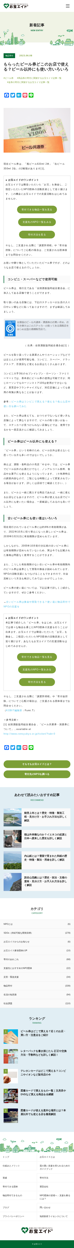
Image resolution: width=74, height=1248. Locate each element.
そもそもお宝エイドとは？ (37, 764)
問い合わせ (45, 1207)
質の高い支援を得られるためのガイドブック (55, 1167)
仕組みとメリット (11, 1166)
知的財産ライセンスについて (54, 1216)
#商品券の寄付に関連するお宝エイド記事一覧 (39, 78)
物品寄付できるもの (12, 1195)
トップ (6, 1157)
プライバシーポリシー (13, 1216)
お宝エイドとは (47, 1157)
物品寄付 (9, 56)
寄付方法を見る (37, 234)
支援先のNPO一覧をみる (37, 222)
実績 (5, 1178)
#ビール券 (8, 78)
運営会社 (44, 1186)
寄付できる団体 (10, 1186)
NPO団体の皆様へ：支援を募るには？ (55, 1197)
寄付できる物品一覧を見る (37, 209)
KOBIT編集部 (14, 710)
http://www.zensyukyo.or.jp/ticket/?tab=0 (29, 733)
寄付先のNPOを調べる (37, 774)
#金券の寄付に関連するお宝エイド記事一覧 (28, 82)
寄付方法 (44, 1178)
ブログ (6, 1207)
